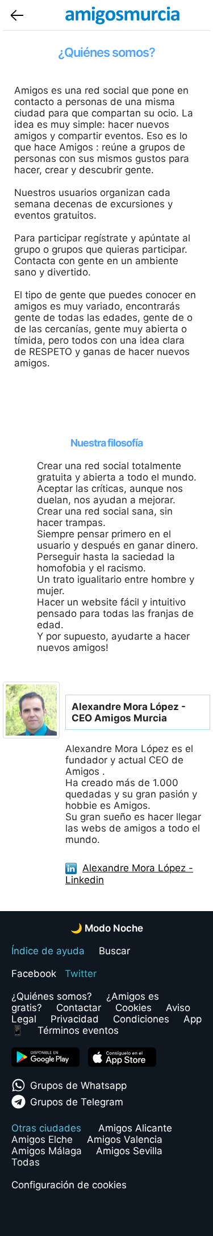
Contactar (78, 1007)
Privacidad (75, 1019)
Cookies (133, 1007)
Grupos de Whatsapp (78, 1085)
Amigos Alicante (135, 1128)
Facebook (33, 973)
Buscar (114, 951)
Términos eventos (78, 1030)
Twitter (81, 973)
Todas (25, 1162)
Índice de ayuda (48, 951)
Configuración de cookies (69, 1185)
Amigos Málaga (46, 1150)
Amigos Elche (42, 1139)
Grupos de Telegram (76, 1102)
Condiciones (141, 1019)
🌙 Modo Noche (106, 928)
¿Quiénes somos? (51, 996)
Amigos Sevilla (129, 1150)
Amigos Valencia (124, 1139)
